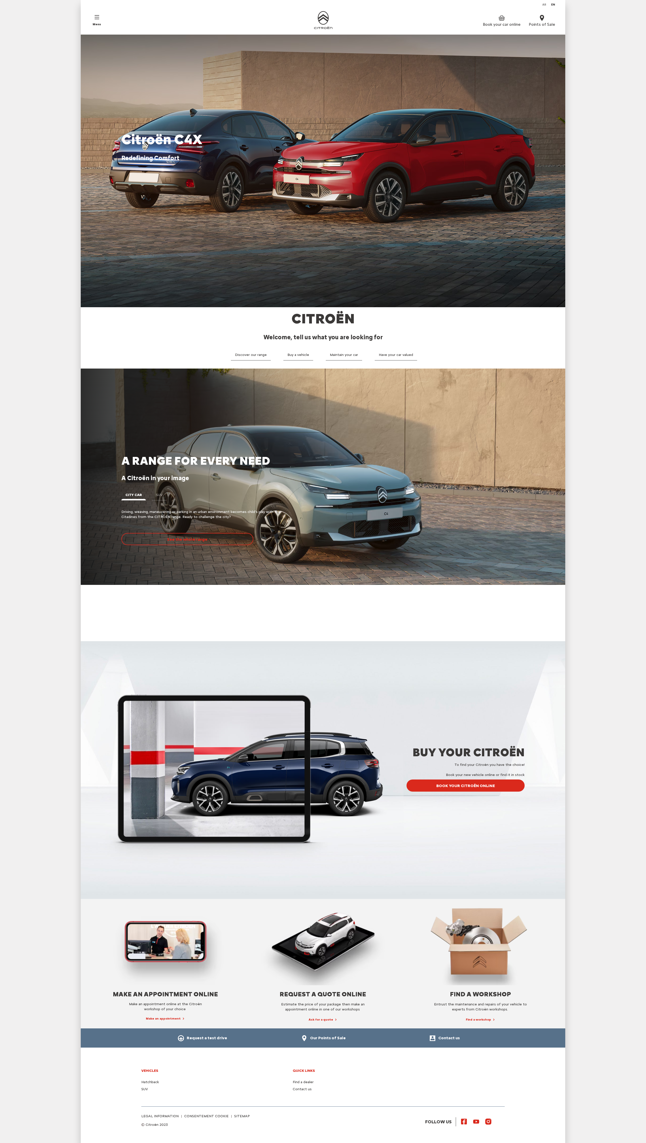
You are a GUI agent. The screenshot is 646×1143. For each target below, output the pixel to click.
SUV (144, 1089)
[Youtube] (476, 1121)
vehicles (149, 1071)
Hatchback (150, 1082)
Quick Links (304, 1071)
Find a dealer (303, 1082)
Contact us (302, 1089)
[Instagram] (488, 1121)
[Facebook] (464, 1121)
